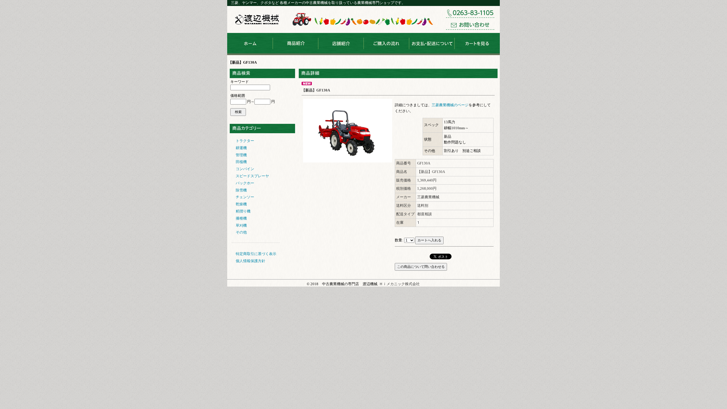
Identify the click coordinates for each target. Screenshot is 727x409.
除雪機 (241, 190)
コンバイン (245, 169)
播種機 (241, 218)
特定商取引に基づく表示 (256, 254)
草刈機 (241, 225)
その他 (241, 232)
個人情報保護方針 (250, 261)
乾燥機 (241, 204)
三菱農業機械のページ (450, 105)
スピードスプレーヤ (252, 176)
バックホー (245, 183)
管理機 (241, 155)
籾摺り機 (243, 211)
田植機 (241, 162)
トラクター (245, 141)
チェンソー (245, 197)
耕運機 (241, 148)
